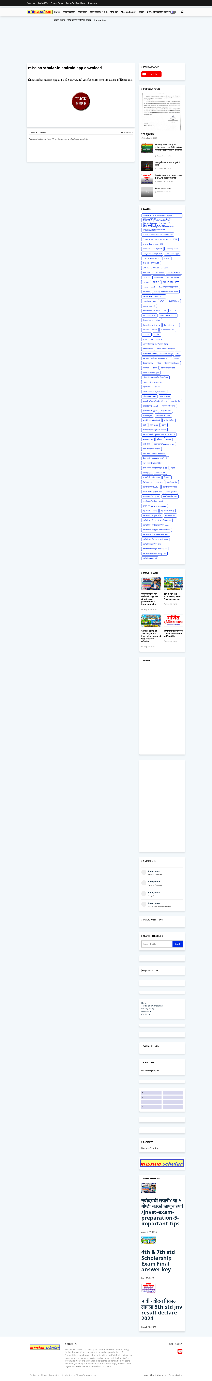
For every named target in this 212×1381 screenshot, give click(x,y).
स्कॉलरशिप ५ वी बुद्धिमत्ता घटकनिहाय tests (156, 530)
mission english (149, 287)
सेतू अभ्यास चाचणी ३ (167, 510)
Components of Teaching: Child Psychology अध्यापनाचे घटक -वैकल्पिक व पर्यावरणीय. (151, 636)
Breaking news (172, 249)
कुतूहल (141, 12)
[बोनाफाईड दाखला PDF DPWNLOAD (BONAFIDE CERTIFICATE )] (147, 179)
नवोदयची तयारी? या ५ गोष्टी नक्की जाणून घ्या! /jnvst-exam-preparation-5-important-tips (149, 599)
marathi (146, 282)
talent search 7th (168, 329)
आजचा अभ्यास (59, 20)
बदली (144, 425)
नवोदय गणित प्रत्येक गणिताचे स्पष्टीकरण (155, 377)
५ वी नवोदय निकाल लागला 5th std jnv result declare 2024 (161, 1309)
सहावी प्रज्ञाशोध (172, 482)
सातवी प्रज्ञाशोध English (151, 496)
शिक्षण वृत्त (167, 477)
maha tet (146, 277)
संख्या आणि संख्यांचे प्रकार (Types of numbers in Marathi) (173, 633)
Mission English (128, 12)
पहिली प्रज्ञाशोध (165, 396)
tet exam (146, 334)
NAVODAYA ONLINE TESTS (153, 296)
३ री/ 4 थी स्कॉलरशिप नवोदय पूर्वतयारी (161, 12)
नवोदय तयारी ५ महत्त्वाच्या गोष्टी (153, 382)
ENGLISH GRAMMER (151, 263)
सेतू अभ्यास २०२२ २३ (150, 510)
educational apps (172, 253)
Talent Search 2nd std (151, 320)
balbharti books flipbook (152, 249)
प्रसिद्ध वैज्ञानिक (169, 420)
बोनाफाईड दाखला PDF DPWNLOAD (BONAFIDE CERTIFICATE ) (168, 176)
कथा (178, 353)
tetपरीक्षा (157, 334)
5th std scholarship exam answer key (157, 234)
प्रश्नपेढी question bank (151, 420)
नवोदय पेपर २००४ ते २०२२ (151, 387)
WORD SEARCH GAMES (152, 339)
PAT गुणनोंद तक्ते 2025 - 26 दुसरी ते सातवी (167, 163)
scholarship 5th (149, 306)
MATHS (156, 282)
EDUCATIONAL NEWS (151, 258)
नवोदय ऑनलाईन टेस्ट (168, 368)
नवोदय (155, 368)
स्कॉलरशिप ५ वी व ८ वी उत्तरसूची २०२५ (155, 539)
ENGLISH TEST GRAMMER (153, 272)
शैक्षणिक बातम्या (147, 482)
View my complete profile (150, 1071)
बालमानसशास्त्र (148, 439)
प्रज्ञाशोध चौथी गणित (168, 406)
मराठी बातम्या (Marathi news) (164, 444)
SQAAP (173, 310)
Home (57, 12)
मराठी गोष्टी (146, 444)
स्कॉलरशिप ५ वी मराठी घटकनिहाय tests (156, 534)
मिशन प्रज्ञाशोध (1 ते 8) (98, 12)
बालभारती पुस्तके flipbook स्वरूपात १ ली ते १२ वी (159, 434)
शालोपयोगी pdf (160, 472)
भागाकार (168, 439)
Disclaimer (93, 3)
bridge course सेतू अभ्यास (152, 253)
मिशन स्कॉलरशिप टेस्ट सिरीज (152, 463)
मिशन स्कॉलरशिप (69, 12)
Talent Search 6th (150, 329)
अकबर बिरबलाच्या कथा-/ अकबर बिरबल (155, 344)
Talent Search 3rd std (151, 325)
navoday (146, 291)
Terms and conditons (76, 3)
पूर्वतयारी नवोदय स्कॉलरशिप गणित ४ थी (155, 401)
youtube (153, 74)
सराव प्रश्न (159, 482)
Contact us (43, 3)
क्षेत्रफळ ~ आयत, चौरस (163, 188)
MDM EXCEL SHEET (171, 282)
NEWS (162, 301)
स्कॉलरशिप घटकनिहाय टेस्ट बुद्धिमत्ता (154, 553)
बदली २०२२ (154, 425)
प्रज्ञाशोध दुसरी (147, 415)
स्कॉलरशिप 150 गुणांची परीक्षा (152, 515)
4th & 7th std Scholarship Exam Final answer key (172, 596)
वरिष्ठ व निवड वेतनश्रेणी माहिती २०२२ (155, 468)
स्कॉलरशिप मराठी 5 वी (150, 558)
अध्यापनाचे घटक (148, 349)
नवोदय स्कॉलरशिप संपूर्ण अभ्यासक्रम (154, 391)
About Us (31, 3)
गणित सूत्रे (114, 12)
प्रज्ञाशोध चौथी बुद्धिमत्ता (150, 410)
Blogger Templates (50, 1375)
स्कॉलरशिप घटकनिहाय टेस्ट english (155, 549)
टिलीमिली (146, 368)
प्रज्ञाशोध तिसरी (166, 410)
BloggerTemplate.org (86, 1375)
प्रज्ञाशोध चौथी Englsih (150, 406)
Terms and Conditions (152, 1005)
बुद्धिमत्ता (159, 439)
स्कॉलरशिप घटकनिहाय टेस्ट (152, 544)
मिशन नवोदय (82, 12)
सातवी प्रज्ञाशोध (171, 491)
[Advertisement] (106, 39)
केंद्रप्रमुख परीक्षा (148, 363)
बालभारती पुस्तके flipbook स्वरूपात (154, 429)
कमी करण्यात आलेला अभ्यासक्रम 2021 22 (157, 358)
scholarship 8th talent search (154, 310)
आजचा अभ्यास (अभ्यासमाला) (166, 349)
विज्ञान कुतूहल (147, 472)
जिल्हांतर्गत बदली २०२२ (172, 363)
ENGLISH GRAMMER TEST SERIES (156, 268)
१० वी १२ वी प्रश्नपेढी (163, 220)
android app (100, 20)
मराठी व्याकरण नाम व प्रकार (151, 449)
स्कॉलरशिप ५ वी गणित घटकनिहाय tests (156, 525)
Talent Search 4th (171, 325)
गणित (159, 363)
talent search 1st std (168, 315)
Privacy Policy (57, 3)
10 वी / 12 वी (147, 220)
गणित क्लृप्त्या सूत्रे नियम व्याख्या (79, 20)
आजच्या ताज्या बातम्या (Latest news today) (158, 353)
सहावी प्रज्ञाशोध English (151, 487)
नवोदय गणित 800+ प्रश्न (151, 372)
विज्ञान (173, 468)
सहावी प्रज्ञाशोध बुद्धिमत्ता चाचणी (153, 491)
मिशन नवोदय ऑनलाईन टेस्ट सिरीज (154, 453)
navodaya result (149, 301)
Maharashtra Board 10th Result (166, 277)
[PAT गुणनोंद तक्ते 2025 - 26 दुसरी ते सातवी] (147, 166)
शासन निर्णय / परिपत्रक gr (151, 477)
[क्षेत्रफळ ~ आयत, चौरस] (147, 192)
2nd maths (161, 225)
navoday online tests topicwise (166, 291)
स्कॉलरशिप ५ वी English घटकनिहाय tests (157, 520)
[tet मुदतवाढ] (162, 111)
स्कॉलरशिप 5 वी (170, 515)
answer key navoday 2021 (153, 244)
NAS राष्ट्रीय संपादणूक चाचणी (168, 287)
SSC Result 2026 (149, 315)
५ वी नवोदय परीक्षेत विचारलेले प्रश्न (154, 229)
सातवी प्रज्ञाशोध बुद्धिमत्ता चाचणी (153, 501)
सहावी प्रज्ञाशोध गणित (170, 487)
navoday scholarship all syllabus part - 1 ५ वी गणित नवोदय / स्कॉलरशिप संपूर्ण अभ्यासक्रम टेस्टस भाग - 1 (169, 148)
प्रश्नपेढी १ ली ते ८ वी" (163, 415)
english (167, 258)
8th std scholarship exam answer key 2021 (160, 239)
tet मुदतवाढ (147, 134)
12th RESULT (148, 225)
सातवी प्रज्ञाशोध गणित (170, 496)
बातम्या (164, 425)
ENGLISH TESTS (174, 272)
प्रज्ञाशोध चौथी (176, 401)
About (153, 1375)
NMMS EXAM (173, 301)
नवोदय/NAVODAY (149, 396)
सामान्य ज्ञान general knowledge (154, 506)
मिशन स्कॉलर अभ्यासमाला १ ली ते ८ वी (155, 458)
